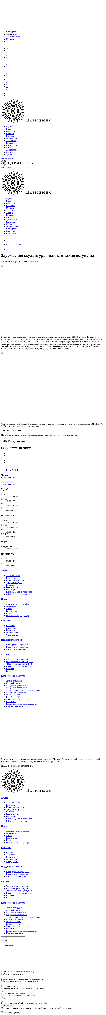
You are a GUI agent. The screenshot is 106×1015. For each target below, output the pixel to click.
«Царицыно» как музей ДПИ (19, 664)
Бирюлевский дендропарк (17, 615)
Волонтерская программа (17, 647)
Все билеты (6, 167)
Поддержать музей (11, 639)
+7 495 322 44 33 (10, 470)
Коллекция (11, 589)
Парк (8, 129)
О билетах (10, 231)
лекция (4, 261)
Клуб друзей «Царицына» (17, 645)
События (6, 620)
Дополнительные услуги (17, 699)
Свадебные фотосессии (16, 688)
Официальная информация (18, 594)
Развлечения (11, 611)
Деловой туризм (13, 683)
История (10, 669)
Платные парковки (14, 706)
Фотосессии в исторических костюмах (23, 690)
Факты (5, 654)
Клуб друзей (11, 229)
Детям (9, 154)
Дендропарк (11, 150)
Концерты (10, 143)
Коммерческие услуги (13, 675)
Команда (10, 585)
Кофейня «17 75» (13, 697)
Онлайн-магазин (13, 695)
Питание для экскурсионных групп (22, 704)
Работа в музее (12, 587)
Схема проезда (7, 484)
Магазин (10, 208)
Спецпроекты (12, 145)
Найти (4, 940)
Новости (10, 134)
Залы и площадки (14, 681)
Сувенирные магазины (16, 692)
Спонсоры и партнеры (16, 649)
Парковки (10, 222)
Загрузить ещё (7, 945)
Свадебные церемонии (16, 685)
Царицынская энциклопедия (19, 666)
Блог (8, 671)
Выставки (10, 136)
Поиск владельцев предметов (19, 592)
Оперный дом (34, 261)
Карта (8, 613)
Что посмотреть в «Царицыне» (19, 662)
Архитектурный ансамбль (17, 604)
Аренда (9, 152)
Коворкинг (11, 702)
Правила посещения (15, 580)
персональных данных (37, 1003)
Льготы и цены (13, 576)
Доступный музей (14, 582)
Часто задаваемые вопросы (18, 659)
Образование (12, 138)
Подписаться (12, 233)
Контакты (10, 131)
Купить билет (7, 159)
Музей (9, 127)
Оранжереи (11, 606)
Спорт (9, 147)
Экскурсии (11, 140)
